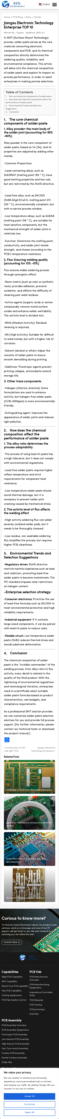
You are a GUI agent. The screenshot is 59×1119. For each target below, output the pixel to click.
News (28, 17)
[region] (29, 1093)
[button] (54, 4)
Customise (29, 1104)
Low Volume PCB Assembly (15, 1039)
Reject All (29, 1112)
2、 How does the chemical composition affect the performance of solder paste (28, 101)
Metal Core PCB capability (15, 986)
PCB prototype (37, 1009)
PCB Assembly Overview (14, 1025)
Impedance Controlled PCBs (40, 994)
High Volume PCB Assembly (15, 1044)
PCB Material (36, 1000)
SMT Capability (9, 981)
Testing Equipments (12, 995)
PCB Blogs (18, 17)
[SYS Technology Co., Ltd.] (14, 4)
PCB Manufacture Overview (38, 978)
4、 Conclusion (12, 112)
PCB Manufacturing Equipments (39, 986)
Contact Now (10, 942)
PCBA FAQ (7, 1062)
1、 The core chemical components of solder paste (29, 96)
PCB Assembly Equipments (15, 1030)
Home (7, 17)
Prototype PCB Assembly (14, 1035)
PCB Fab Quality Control (14, 1000)
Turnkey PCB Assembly (13, 1053)
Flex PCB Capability (11, 991)
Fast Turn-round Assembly (15, 1048)
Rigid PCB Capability (12, 977)
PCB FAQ (33, 1014)
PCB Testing (35, 1005)
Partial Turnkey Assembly (14, 1058)
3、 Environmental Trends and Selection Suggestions (23, 107)
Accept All (29, 1096)
